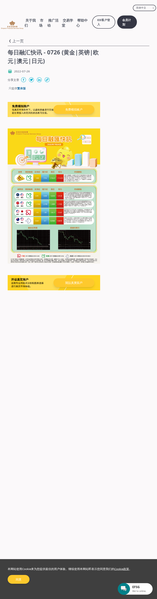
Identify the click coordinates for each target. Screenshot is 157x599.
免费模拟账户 (74, 109)
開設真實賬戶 (74, 283)
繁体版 (21, 88)
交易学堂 (67, 22)
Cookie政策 (121, 569)
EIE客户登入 (103, 22)
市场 (41, 22)
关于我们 (30, 22)
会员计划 (126, 22)
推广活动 (53, 22)
